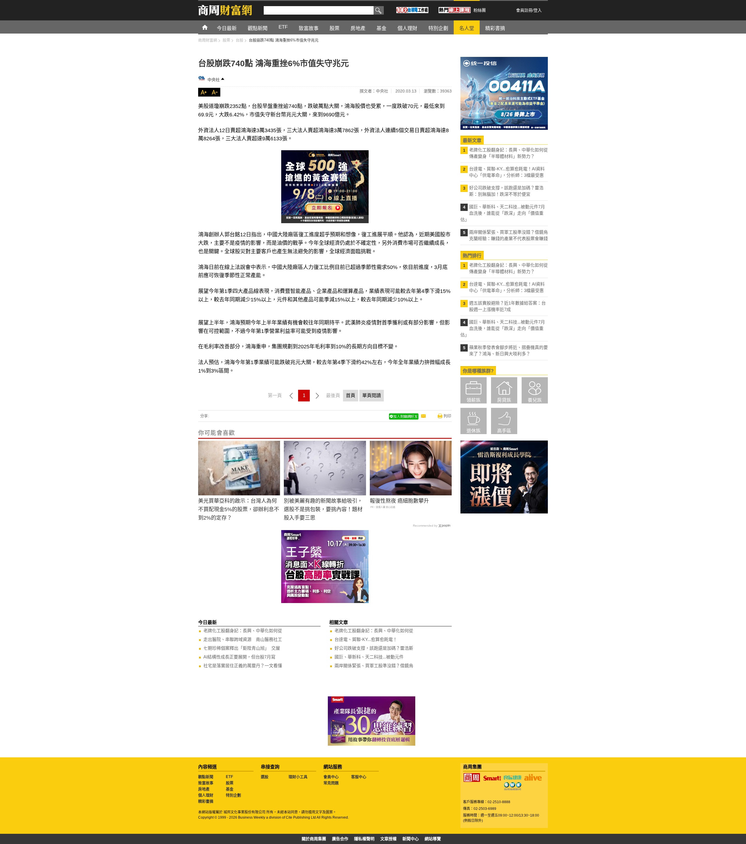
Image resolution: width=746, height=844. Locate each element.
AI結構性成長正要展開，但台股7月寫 (239, 656)
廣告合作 (340, 838)
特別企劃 (233, 795)
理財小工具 (297, 777)
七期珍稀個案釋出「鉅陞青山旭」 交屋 (241, 648)
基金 (229, 789)
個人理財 (205, 795)
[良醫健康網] (512, 777)
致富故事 (205, 783)
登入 (538, 10)
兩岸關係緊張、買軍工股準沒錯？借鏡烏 (374, 665)
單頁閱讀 (371, 395)
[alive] (533, 777)
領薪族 (474, 400)
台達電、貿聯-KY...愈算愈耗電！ (366, 639)
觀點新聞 (205, 777)
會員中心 (331, 777)
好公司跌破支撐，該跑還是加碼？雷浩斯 (374, 648)
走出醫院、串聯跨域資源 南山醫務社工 (242, 639)
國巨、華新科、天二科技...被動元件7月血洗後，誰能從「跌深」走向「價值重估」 (502, 213)
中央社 (213, 79)
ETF (229, 777)
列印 (447, 416)
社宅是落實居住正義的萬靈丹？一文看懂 (242, 665)
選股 (264, 777)
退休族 (474, 430)
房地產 (204, 789)
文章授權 (388, 838)
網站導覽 (433, 838)
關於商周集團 (314, 838)
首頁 (210, 27)
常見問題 (331, 783)
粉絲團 (480, 10)
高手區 (504, 430)
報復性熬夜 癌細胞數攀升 (399, 501)
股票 (229, 783)
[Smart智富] (492, 778)
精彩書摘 (205, 801)
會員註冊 (524, 10)
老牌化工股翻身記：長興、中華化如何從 (242, 630)
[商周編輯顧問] (512, 786)
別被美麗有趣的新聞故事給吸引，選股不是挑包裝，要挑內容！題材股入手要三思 (323, 509)
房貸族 (504, 400)
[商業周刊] (472, 777)
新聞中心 (410, 838)
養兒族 (535, 400)
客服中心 (358, 777)
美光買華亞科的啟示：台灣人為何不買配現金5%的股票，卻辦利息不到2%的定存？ (238, 509)
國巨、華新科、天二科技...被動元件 (369, 656)
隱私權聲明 (364, 838)
